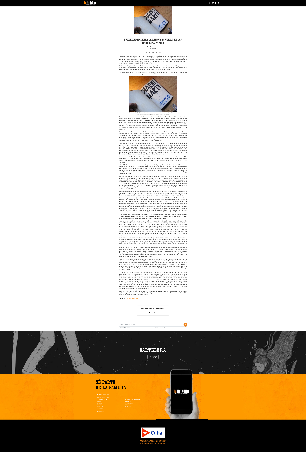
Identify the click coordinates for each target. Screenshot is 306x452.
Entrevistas (187, 3)
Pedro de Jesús (154, 47)
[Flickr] (221, 3)
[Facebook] (215, 3)
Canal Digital (165, 3)
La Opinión (150, 3)
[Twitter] (213, 3)
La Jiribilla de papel (119, 3)
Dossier (174, 3)
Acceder (153, 357)
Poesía (144, 3)
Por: (148, 47)
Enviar (185, 325)
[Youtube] (218, 3)
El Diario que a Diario (132, 298)
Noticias (180, 3)
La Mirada (157, 3)
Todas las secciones (103, 397)
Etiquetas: (122, 298)
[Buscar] (209, 3)
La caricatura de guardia (133, 3)
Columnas (195, 3)
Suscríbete (100, 411)
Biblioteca (203, 3)
